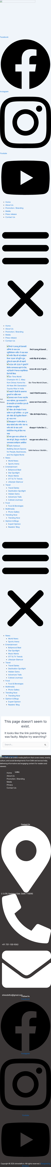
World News (13, 461)
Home (8, 202)
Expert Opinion (14, 524)
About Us (9, 205)
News (7, 458)
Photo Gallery (13, 512)
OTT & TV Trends (15, 479)
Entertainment (11, 467)
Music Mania (13, 476)
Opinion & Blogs (12, 521)
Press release (11, 214)
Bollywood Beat (14, 470)
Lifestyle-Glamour (15, 482)
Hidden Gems (14, 494)
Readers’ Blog (14, 527)
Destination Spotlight (17, 491)
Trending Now (11, 515)
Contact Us (10, 217)
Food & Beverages (15, 506)
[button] (25, 272)
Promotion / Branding (14, 208)
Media (8, 211)
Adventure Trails (15, 497)
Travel (7, 485)
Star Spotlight (14, 473)
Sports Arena (13, 464)
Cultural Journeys (15, 500)
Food (7, 503)
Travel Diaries (13, 488)
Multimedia (9, 509)
